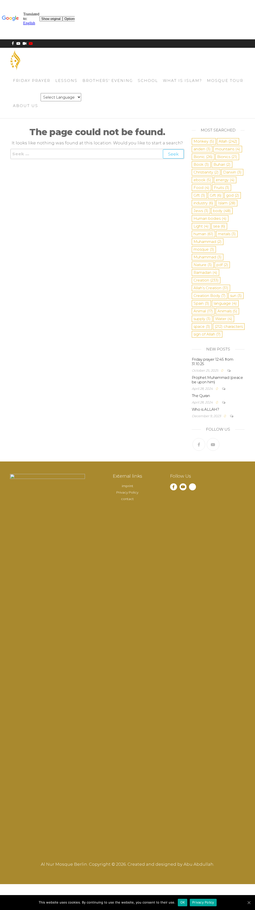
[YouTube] (213, 444)
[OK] (248, 902)
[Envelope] (192, 486)
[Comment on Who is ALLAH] (229, 416)
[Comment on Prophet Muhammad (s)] (221, 389)
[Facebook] (198, 444)
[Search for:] (97, 154)
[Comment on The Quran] (221, 402)
